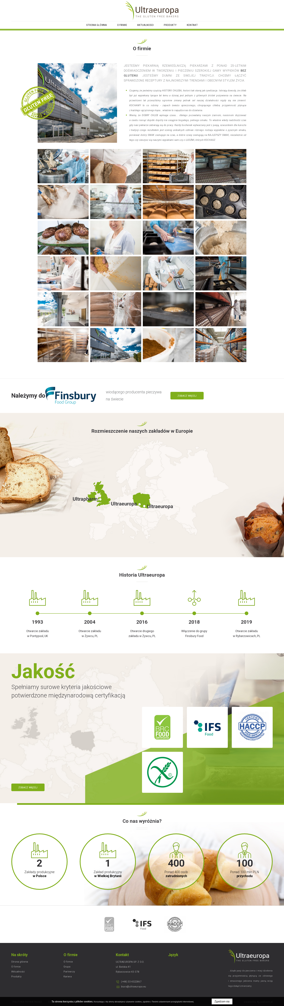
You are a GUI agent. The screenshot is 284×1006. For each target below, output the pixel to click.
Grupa (67, 966)
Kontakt (192, 25)
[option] (109, 924)
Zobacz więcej (187, 395)
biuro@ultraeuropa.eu (133, 986)
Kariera (68, 976)
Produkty (170, 25)
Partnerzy (69, 971)
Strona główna (96, 25)
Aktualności (145, 25)
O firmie (122, 25)
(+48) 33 (126, 981)
